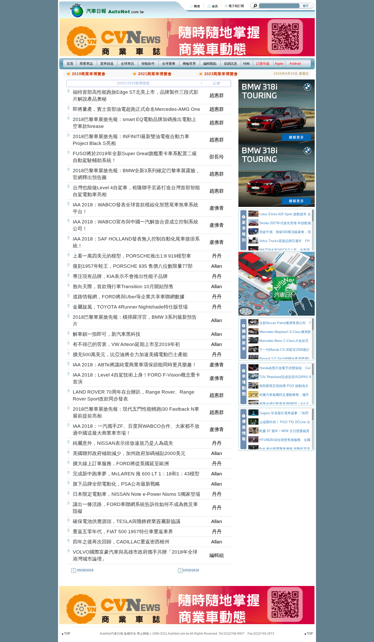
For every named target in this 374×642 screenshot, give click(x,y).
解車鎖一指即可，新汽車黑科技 (106, 334)
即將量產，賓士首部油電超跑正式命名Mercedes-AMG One (136, 109)
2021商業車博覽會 (155, 74)
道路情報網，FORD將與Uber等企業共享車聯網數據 (128, 296)
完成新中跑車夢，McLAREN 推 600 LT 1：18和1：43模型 (136, 473)
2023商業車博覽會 (221, 74)
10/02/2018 (191, 570)
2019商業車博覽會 (89, 74)
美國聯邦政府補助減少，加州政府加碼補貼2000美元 (129, 453)
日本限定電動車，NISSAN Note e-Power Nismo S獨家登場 (136, 494)
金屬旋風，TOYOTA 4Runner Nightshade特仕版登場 (130, 307)
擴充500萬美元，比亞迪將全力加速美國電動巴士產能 (130, 354)
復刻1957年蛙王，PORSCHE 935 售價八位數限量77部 (133, 266)
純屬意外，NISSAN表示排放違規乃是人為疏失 (123, 443)
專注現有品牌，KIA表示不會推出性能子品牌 (120, 276)
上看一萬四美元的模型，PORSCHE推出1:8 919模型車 (132, 256)
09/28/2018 (84, 570)
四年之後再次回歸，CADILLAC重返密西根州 (121, 541)
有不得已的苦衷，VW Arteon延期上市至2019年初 (126, 344)
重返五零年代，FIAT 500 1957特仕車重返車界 (123, 531)
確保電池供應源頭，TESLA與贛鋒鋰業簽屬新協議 (126, 521)
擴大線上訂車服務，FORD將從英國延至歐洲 (121, 463)
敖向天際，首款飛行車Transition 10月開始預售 (123, 286)
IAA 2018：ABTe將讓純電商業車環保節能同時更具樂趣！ (135, 364)
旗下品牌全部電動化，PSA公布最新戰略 (116, 484)
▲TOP (65, 633)
